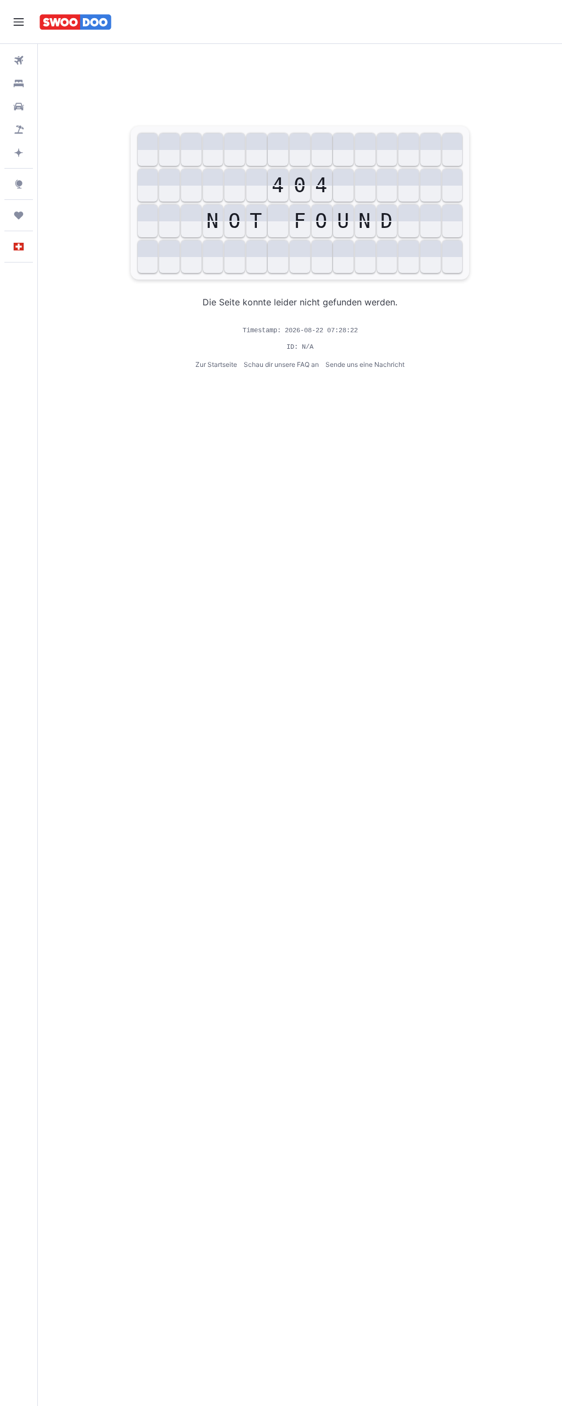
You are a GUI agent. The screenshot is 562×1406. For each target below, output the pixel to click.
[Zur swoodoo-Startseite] (75, 22)
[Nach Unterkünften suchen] (18, 83)
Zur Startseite (216, 364)
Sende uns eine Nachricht (364, 364)
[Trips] (18, 215)
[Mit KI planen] (18, 153)
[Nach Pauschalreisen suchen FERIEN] (18, 130)
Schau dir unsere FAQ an (281, 364)
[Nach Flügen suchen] (18, 60)
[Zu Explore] (18, 184)
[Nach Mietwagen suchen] (18, 107)
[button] (19, 22)
